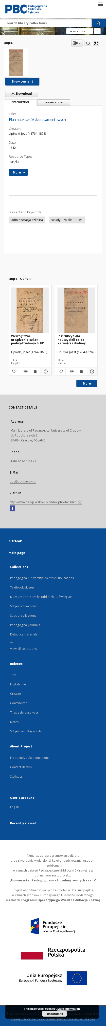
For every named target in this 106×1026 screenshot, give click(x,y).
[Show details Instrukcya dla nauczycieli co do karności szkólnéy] (91, 371)
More (87, 383)
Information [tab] (54, 102)
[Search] (99, 23)
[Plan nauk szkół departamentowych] (16, 62)
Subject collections (23, 606)
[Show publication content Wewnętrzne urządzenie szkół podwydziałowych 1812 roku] (35, 371)
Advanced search (79, 31)
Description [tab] (20, 102)
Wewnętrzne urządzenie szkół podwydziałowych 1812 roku (28, 339)
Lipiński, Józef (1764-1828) (27, 133)
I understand (54, 1013)
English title (18, 684)
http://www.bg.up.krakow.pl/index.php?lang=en (43, 502)
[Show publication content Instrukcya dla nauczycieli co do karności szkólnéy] (81, 371)
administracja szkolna (27, 220)
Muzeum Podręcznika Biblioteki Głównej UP (41, 597)
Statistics (16, 776)
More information (68, 1008)
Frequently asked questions (29, 758)
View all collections (23, 649)
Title (13, 675)
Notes (14, 722)
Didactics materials (23, 634)
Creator (15, 694)
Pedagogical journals (25, 625)
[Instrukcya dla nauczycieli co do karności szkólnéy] (76, 310)
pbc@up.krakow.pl (23, 481)
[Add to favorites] (88, 43)
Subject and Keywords (25, 731)
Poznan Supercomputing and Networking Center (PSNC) (53, 1018)
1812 (12, 148)
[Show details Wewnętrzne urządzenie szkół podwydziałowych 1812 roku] (45, 371)
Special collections (23, 615)
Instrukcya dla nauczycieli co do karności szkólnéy (71, 339)
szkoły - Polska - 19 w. (66, 220)
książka (14, 162)
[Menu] (100, 4)
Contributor (18, 703)
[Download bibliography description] (24, 371)
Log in (14, 807)
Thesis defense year (24, 712)
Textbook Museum (23, 587)
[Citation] (96, 43)
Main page (17, 553)
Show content (22, 81)
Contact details (21, 767)
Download (23, 93)
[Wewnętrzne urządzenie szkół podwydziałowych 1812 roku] (30, 310)
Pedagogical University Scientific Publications (42, 578)
